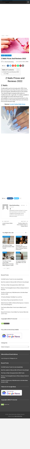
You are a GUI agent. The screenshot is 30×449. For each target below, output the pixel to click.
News (3, 55)
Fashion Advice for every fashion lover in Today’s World (22, 225)
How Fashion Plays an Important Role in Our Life (12, 300)
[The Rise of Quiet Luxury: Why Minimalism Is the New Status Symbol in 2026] (8, 256)
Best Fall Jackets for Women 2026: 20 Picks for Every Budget (15, 282)
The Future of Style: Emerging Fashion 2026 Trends (12, 285)
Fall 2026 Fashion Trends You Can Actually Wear (12, 279)
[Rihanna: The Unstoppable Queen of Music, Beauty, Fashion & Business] (21, 240)
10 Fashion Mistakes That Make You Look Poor (11, 297)
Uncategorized (6, 236)
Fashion (4, 252)
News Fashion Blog (18, 416)
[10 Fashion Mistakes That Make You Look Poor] (21, 256)
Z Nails (6, 73)
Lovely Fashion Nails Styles (17, 104)
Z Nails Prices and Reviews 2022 (11, 72)
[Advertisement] (15, 19)
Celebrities (18, 236)
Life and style (8, 55)
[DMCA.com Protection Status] (5, 323)
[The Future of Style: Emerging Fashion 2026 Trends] (8, 240)
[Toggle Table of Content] (17, 70)
